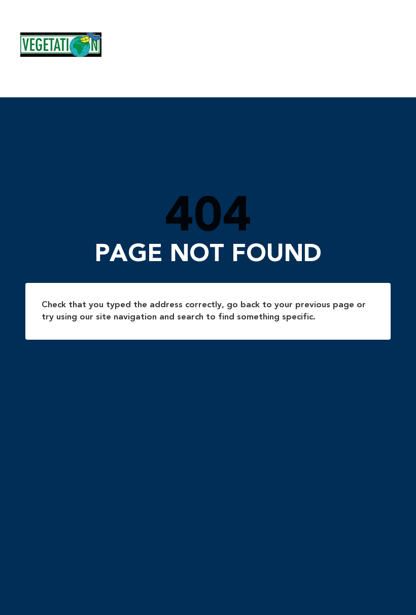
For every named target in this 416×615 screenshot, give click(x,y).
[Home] (198, 44)
